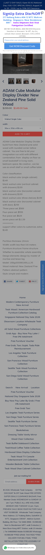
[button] (42, 12)
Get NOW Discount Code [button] (22, 46)
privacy (22, 62)
